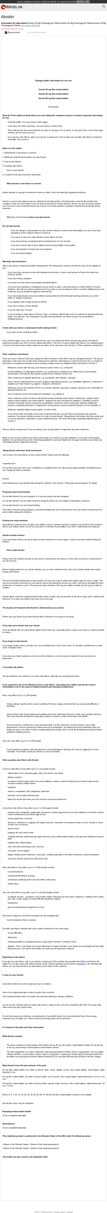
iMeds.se (14, 6)
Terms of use (46, 1212)
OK (87, 2)
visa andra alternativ (30, 25)
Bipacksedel (14, 32)
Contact (70, 1212)
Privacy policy (59, 1212)
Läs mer (80, 2)
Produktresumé (38, 32)
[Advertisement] (53, 55)
